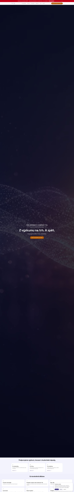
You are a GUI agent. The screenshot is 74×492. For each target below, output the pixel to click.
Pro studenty (33, 3)
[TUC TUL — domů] (13, 3)
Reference (37, 3)
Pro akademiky (24, 3)
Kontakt (44, 3)
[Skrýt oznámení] (62, 1)
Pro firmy (28, 3)
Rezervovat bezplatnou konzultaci (57, 3)
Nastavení (65, 489)
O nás (40, 3)
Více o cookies (66, 487)
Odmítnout (61, 489)
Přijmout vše (56, 489)
